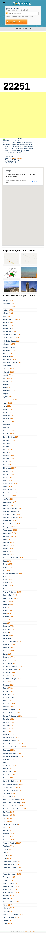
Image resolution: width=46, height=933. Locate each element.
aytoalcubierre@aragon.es (14, 164)
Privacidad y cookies (30, 931)
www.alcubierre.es (11, 166)
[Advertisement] (23, 55)
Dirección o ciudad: (17, 10)
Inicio (3, 10)
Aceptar (34, 181)
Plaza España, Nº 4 (19, 158)
